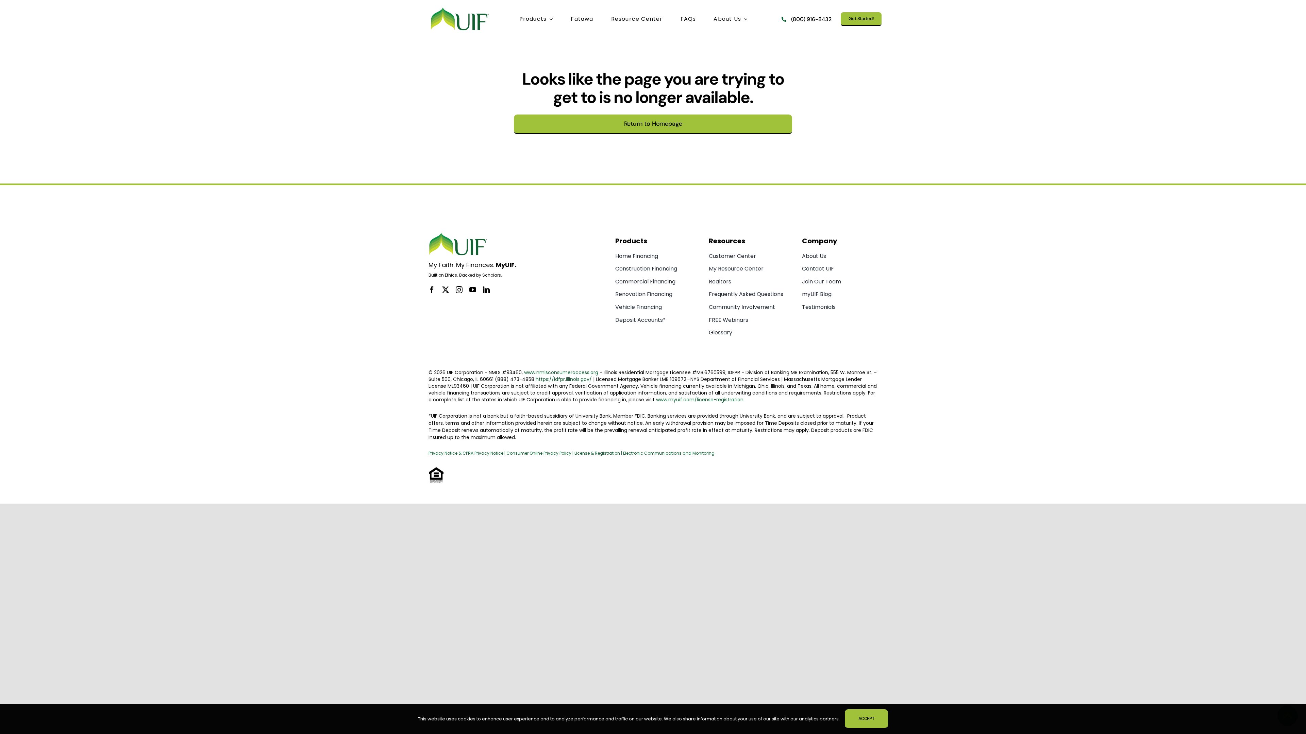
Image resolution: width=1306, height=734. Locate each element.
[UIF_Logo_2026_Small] (460, 9)
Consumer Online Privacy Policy (538, 453)
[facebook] (432, 289)
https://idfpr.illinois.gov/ (564, 379)
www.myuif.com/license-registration (699, 399)
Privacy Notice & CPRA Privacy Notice (466, 453)
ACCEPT (866, 718)
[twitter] (445, 289)
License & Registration (597, 453)
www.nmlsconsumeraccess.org (561, 372)
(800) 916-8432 (811, 19)
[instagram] (459, 289)
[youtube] (472, 289)
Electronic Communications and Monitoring (669, 453)
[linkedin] (486, 289)
